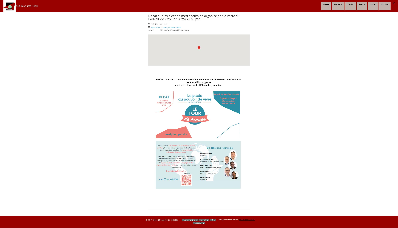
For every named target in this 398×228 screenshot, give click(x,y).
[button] (199, 48)
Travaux (350, 4)
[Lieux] (149, 27)
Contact (373, 4)
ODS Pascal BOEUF (247, 219)
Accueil (326, 4)
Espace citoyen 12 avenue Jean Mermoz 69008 (166, 27)
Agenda (362, 4)
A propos (384, 4)
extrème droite (190, 220)
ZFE (213, 220)
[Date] (149, 24)
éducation (199, 223)
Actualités (338, 4)
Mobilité (204, 220)
